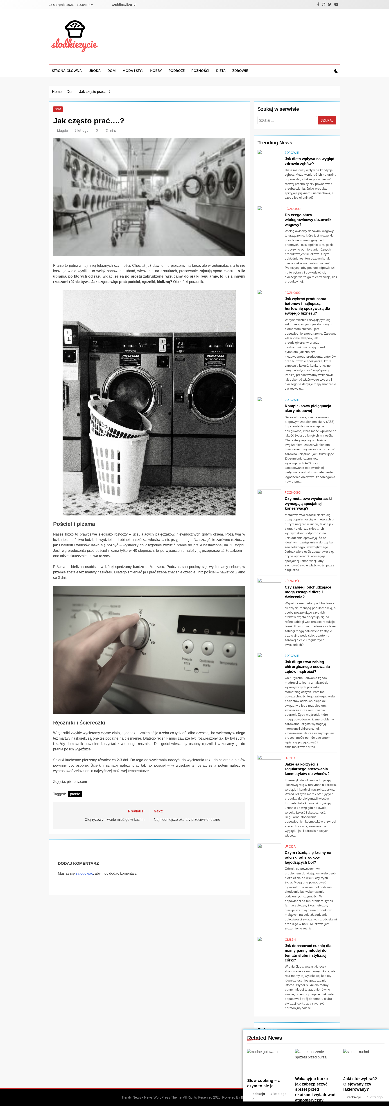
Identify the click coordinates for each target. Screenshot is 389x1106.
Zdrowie (240, 70)
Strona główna (67, 70)
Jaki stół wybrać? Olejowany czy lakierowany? (360, 1084)
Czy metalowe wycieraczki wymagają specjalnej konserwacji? (308, 503)
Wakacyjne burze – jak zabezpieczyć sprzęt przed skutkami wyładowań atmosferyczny (315, 1089)
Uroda (94, 70)
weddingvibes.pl (124, 4)
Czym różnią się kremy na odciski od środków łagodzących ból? (308, 857)
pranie (75, 794)
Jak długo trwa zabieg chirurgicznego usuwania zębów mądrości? (307, 667)
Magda (62, 130)
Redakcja (258, 1094)
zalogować (84, 873)
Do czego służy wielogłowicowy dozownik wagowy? (308, 220)
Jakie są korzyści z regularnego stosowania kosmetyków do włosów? (307, 769)
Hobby (156, 70)
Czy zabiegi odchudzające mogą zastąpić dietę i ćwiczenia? (308, 592)
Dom (111, 70)
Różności (200, 70)
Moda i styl (132, 70)
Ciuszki (290, 939)
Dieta (221, 70)
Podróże (177, 70)
